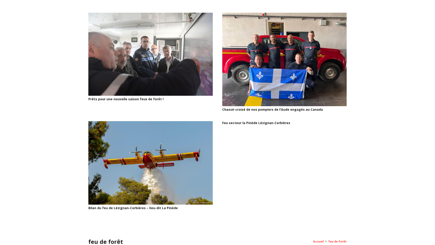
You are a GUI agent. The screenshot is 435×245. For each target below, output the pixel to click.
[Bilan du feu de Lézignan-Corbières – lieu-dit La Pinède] (150, 124)
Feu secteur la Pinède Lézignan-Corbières (256, 123)
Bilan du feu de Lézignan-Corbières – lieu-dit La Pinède (133, 208)
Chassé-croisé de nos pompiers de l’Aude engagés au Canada (272, 109)
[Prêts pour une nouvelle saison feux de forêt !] (150, 15)
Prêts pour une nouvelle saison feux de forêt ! (126, 99)
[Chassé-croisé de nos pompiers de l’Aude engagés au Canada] (284, 15)
